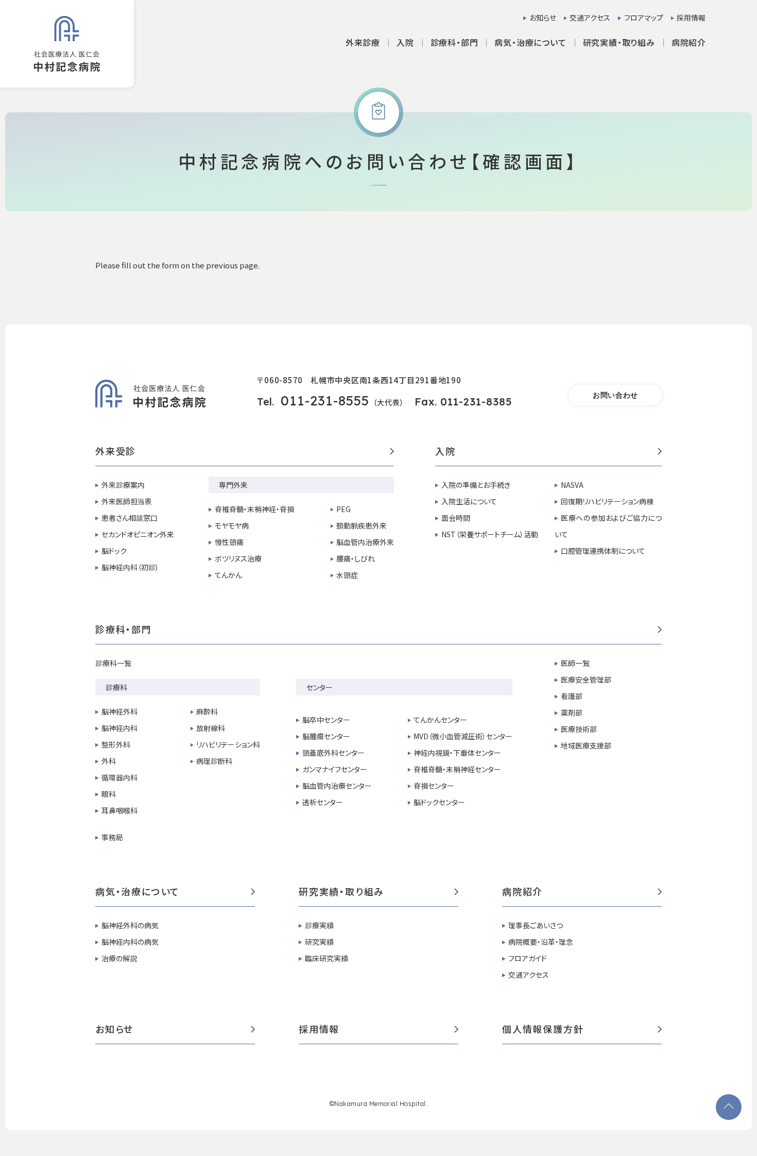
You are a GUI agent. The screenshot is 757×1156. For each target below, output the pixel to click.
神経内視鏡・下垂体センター (457, 752)
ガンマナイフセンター (334, 769)
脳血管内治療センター (337, 785)
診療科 (116, 687)
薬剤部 (571, 712)
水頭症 (347, 575)
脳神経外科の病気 (130, 925)
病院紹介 (522, 892)
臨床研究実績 (326, 958)
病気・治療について (137, 892)
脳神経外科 (119, 711)
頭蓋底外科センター (333, 752)
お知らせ (542, 17)
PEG (343, 509)
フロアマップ (643, 17)
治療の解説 (119, 958)
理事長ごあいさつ (535, 925)
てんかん (228, 575)
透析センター (322, 802)
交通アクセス (590, 17)
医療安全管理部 (586, 679)
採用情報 (691, 17)
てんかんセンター (440, 720)
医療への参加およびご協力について (608, 526)
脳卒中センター (326, 720)
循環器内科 (119, 777)
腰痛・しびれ (355, 558)
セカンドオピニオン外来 (137, 534)
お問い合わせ (615, 395)
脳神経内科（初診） (130, 567)
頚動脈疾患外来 (361, 525)
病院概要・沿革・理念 (540, 942)
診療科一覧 (113, 663)
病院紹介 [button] (689, 42)
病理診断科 (214, 761)
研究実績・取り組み (341, 892)
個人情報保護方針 (542, 1029)
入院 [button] (405, 42)
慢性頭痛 (229, 542)
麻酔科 (207, 711)
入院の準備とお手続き (475, 485)
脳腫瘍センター (326, 736)
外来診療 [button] (363, 42)
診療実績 (319, 925)
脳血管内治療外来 (365, 542)
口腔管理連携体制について (603, 551)
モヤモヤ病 (232, 525)
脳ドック (114, 551)
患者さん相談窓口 (129, 518)
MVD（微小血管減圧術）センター (463, 736)
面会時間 (455, 518)
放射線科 (210, 728)
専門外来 (233, 485)
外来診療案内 (123, 485)
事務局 (112, 837)
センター (319, 687)
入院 (445, 451)
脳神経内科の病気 (130, 942)
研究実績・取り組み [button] (619, 42)
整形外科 (115, 744)
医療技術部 (579, 729)
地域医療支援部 (586, 745)
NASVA (572, 485)
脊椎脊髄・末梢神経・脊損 (254, 509)
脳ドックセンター (439, 802)
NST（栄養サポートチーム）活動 (489, 534)
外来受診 (115, 451)
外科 (108, 761)
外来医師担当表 (126, 501)
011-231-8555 (325, 400)
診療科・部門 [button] (454, 42)
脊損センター (434, 785)
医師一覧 (575, 663)
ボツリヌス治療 (238, 558)
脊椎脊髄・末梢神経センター (457, 769)
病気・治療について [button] (530, 42)
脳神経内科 (119, 728)
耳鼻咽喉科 (119, 810)
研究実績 (319, 942)
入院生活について (469, 501)
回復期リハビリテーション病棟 (607, 501)
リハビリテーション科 (228, 744)
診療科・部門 (123, 630)
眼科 (108, 794)
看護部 (571, 696)
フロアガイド (527, 958)
